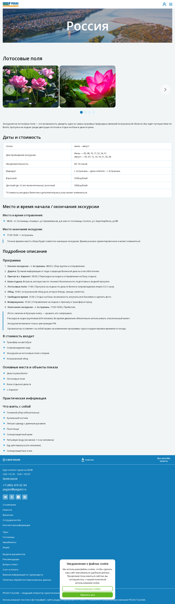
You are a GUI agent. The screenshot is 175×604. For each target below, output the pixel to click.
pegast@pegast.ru (14, 489)
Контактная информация (16, 525)
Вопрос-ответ (10, 564)
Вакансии (8, 514)
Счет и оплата (10, 569)
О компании (9, 504)
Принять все (87, 594)
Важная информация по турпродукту (23, 574)
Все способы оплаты (163, 460)
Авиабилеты (9, 542)
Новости (7, 509)
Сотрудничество (12, 520)
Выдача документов (14, 554)
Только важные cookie (87, 588)
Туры (5, 532)
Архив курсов (10, 478)
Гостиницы (9, 537)
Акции (6, 547)
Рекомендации (11, 559)
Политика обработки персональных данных (27, 579)
